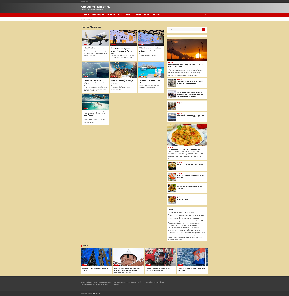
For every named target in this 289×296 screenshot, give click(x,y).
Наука (120, 15)
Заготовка (128, 15)
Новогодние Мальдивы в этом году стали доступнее (149, 81)
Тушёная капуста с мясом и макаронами (184, 149)
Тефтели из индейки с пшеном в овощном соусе (188, 198)
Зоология (170, 218)
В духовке (189, 212)
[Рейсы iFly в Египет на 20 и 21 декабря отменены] (95, 38)
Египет (171, 215)
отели (187, 235)
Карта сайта (156, 15)
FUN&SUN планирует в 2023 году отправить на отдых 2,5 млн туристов (150, 50)
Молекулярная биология (173, 221)
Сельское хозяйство (183, 230)
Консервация (185, 218)
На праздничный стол (189, 221)
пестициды (192, 235)
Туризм (146, 15)
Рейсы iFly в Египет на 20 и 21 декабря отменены (94, 49)
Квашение (176, 218)
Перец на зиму (185, 223)
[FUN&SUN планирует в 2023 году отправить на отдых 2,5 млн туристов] (151, 38)
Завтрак (176, 215)
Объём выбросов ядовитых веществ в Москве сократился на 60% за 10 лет (190, 116)
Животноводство (98, 15)
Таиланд (197, 230)
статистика (188, 237)
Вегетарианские (196, 212)
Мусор (180, 221)
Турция (179, 232)
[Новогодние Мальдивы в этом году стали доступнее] (151, 70)
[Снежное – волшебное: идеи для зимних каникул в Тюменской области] (123, 70)
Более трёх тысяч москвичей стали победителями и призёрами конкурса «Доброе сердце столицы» (190, 94)
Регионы (173, 225)
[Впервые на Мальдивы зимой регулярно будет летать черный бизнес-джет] (95, 102)
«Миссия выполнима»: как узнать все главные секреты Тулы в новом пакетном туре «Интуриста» (127, 270)
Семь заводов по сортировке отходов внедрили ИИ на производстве (190, 82)
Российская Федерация (176, 228)
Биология (172, 212)
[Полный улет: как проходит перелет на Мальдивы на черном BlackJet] (95, 70)
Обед (179, 223)
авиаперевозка (172, 235)
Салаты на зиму (189, 227)
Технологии (172, 233)
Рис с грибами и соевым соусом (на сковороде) (189, 187)
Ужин (182, 232)
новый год (181, 235)
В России (181, 213)
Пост (201, 223)
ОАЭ (175, 223)
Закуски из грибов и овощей (188, 215)
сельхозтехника (181, 237)
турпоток (176, 239)
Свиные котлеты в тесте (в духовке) (190, 164)
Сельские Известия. (95, 7)
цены (180, 239)
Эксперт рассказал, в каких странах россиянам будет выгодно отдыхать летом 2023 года (122, 50)
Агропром (86, 15)
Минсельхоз (111, 15)
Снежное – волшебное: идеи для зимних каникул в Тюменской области (122, 82)
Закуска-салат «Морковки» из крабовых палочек (191, 176)
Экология (138, 15)
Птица (169, 225)
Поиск (203, 29)
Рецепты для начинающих (187, 225)
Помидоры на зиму (195, 223)
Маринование (196, 218)
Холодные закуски (192, 233)
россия (175, 237)
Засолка (202, 215)
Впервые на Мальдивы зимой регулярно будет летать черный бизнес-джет (95, 113)
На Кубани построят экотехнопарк (189, 104)
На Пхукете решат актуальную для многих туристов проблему (158, 269)
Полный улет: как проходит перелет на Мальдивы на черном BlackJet (95, 82)
